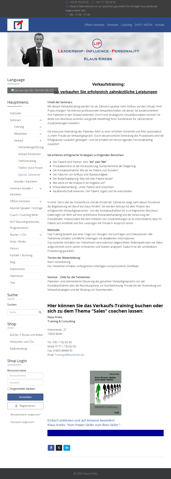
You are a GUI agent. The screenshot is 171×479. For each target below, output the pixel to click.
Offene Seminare (94, 25)
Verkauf (18, 140)
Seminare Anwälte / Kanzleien (21, 191)
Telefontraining (27, 161)
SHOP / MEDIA (143, 25)
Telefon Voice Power (30, 168)
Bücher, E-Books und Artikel (26, 335)
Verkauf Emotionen (29, 154)
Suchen (12, 304)
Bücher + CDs (18, 234)
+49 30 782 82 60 (78, 2)
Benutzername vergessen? (25, 414)
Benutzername (16, 370)
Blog (12, 262)
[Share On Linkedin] (66, 448)
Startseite (15, 113)
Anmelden (25, 397)
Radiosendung (18, 348)
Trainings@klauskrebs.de (69, 355)
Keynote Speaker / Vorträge (26, 208)
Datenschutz (17, 269)
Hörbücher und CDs (22, 342)
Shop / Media (18, 241)
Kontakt (159, 25)
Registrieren (27, 406)
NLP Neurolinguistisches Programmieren (24, 225)
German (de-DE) (44, 90)
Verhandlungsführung (30, 147)
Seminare (112, 25)
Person (14, 248)
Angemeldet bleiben (22, 389)
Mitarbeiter (20, 133)
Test (12, 282)
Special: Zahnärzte (29, 174)
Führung (19, 127)
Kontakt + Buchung (21, 255)
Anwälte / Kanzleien (25, 181)
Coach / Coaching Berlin (24, 215)
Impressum (16, 276)
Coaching (126, 25)
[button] (37, 120)
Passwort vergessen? (22, 422)
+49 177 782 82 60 (105, 2)
